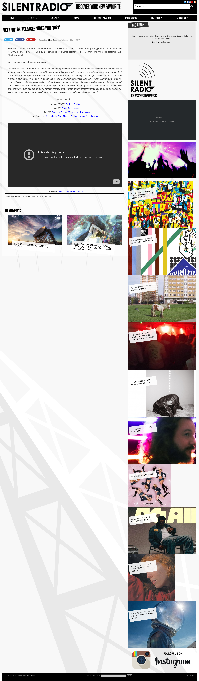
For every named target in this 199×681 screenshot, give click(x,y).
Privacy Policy (189, 676)
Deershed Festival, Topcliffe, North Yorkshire (71, 112)
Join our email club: (93, 676)
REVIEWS (54, 18)
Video (33, 196)
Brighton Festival (73, 104)
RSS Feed (31, 676)
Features (155, 18)
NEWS (76, 18)
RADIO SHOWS (131, 18)
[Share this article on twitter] (8, 39)
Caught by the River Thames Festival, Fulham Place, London (71, 116)
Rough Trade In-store (71, 108)
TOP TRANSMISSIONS (102, 18)
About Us (181, 18)
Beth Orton (48, 196)
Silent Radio (66, 7)
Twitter (80, 192)
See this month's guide (162, 42)
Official (61, 192)
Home (12, 18)
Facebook (70, 192)
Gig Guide (32, 18)
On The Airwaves (25, 196)
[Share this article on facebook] (20, 39)
